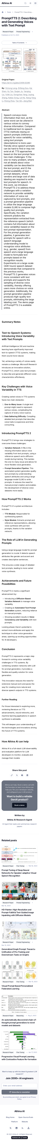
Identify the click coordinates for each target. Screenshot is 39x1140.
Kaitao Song (13, 98)
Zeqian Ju (18, 91)
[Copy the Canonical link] (12, 775)
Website (25, 1122)
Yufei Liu (9, 95)
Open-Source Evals (25, 1117)
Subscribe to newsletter (21, 1092)
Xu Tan (10, 91)
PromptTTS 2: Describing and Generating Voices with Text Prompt (24, 12)
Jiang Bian (27, 101)
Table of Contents (18, 43)
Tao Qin (19, 101)
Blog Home (10, 1117)
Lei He (22, 98)
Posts (9, 12)
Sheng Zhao (9, 101)
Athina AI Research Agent (19, 820)
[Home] (3, 12)
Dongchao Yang (20, 95)
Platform (14, 1122)
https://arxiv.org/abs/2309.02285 (16, 83)
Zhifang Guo (23, 88)
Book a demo (19, 805)
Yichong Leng (11, 88)
